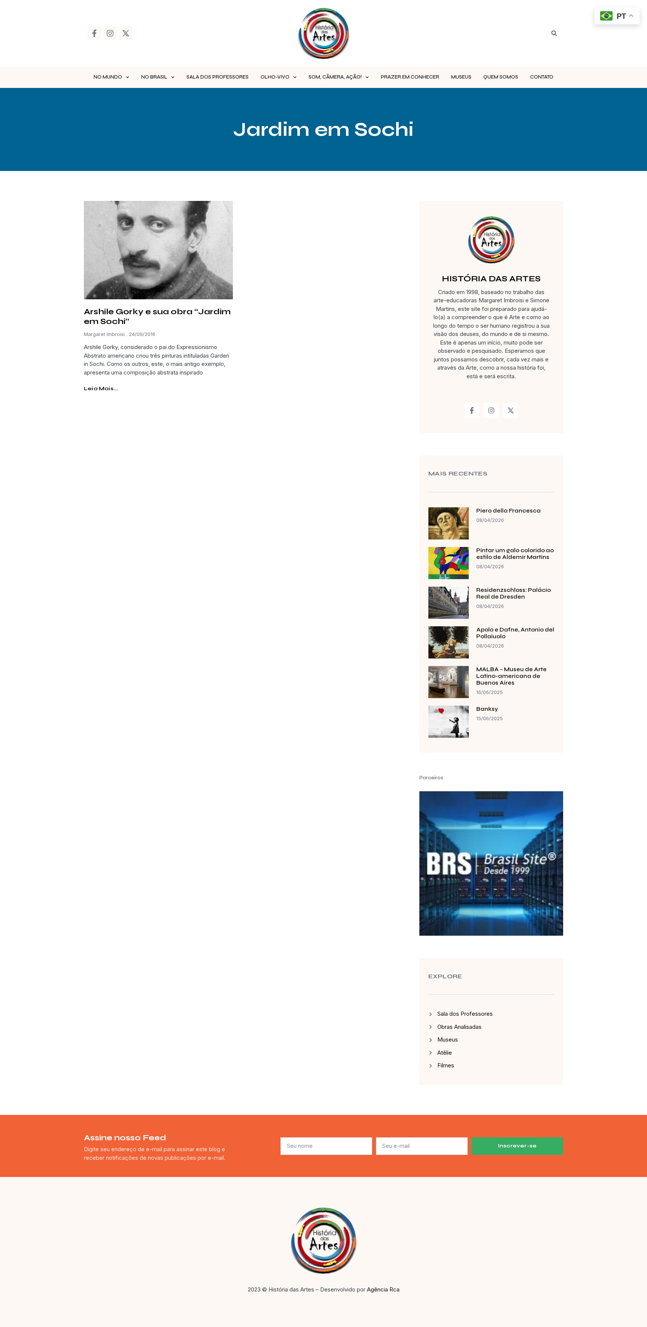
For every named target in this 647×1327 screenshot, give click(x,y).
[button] (554, 33)
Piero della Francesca (508, 510)
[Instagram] (110, 33)
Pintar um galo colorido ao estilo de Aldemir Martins (515, 553)
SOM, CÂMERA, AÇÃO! (335, 77)
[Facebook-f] (94, 33)
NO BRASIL (154, 77)
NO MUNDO (108, 77)
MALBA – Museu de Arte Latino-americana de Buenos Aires (511, 676)
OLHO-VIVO (275, 77)
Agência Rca (383, 1289)
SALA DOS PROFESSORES (217, 77)
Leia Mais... (101, 388)
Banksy (487, 709)
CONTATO (541, 77)
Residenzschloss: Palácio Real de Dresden (513, 593)
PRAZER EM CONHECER (410, 77)
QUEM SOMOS (500, 77)
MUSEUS (461, 77)
